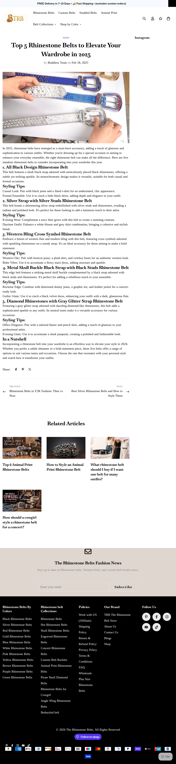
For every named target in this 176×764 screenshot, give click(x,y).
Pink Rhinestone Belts (16, 654)
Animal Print (109, 12)
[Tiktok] (156, 627)
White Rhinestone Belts (17, 648)
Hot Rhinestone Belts (54, 624)
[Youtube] (146, 627)
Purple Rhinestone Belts (18, 671)
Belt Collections (43, 24)
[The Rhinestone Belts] (15, 18)
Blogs (107, 638)
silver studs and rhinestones (95, 205)
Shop (107, 644)
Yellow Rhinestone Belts (18, 660)
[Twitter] (30, 369)
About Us (110, 626)
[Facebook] (16, 369)
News (66, 38)
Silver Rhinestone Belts (17, 624)
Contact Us (111, 632)
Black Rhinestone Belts (17, 619)
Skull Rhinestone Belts (55, 630)
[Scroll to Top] (169, 745)
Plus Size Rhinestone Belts (86, 684)
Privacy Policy (88, 650)
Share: (6, 369)
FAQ (82, 667)
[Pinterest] (23, 369)
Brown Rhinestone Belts (18, 665)
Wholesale (85, 673)
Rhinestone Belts (43, 12)
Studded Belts (88, 12)
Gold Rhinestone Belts (17, 636)
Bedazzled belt (50, 712)
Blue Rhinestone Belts (16, 642)
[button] (168, 19)
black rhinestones (103, 172)
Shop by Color (69, 24)
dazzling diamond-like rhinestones (77, 305)
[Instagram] (167, 617)
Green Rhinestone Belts (17, 677)
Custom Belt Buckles (54, 660)
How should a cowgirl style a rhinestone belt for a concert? (20, 522)
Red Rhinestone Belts (16, 630)
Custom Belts (66, 12)
